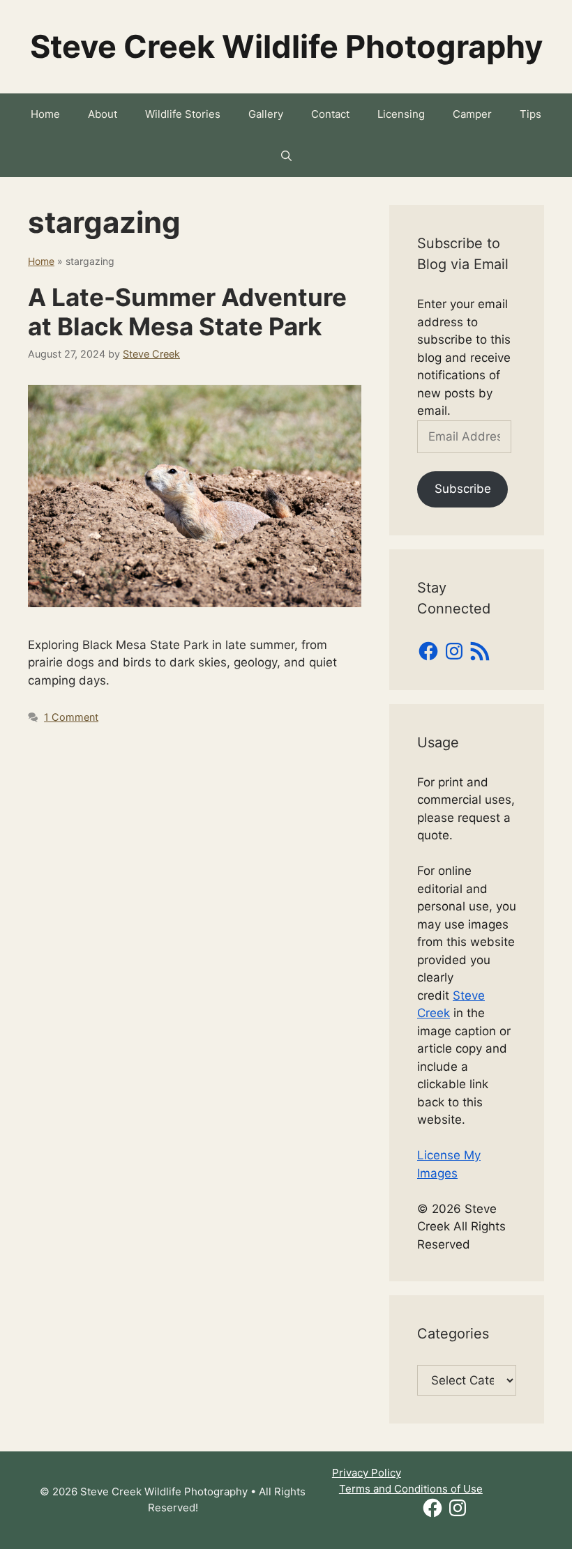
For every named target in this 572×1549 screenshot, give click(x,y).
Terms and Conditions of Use (411, 1488)
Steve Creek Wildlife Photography (286, 46)
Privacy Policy (366, 1472)
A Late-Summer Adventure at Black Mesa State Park (187, 311)
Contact (330, 114)
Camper (472, 114)
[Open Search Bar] (286, 156)
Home (45, 114)
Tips (530, 114)
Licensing (401, 114)
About (102, 114)
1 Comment (71, 717)
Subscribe (463, 489)
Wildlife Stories (182, 114)
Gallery (265, 114)
